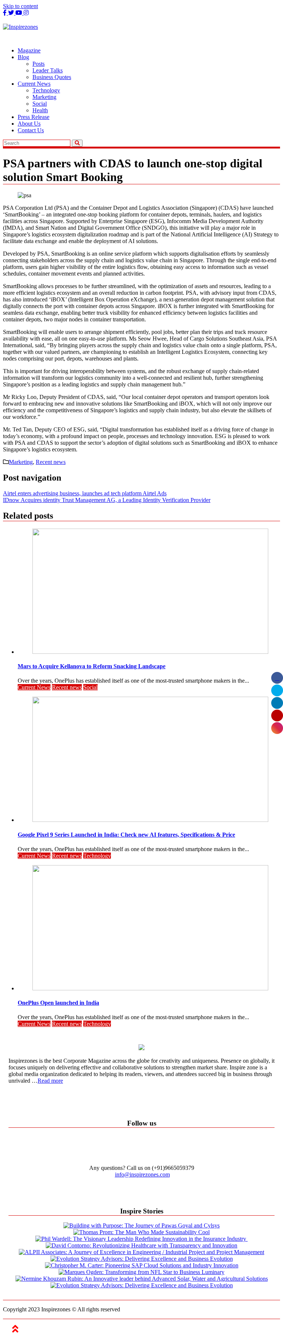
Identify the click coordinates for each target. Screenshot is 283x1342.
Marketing (44, 97)
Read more (50, 1081)
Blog (23, 57)
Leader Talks (47, 70)
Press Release (33, 117)
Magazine (29, 50)
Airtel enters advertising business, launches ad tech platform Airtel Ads (85, 493)
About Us (29, 123)
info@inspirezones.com (142, 1174)
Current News (34, 84)
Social (39, 103)
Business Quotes (51, 77)
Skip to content (20, 6)
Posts (38, 64)
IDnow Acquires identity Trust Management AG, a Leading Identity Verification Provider (106, 500)
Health (40, 110)
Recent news (51, 462)
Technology (46, 90)
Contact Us (31, 130)
